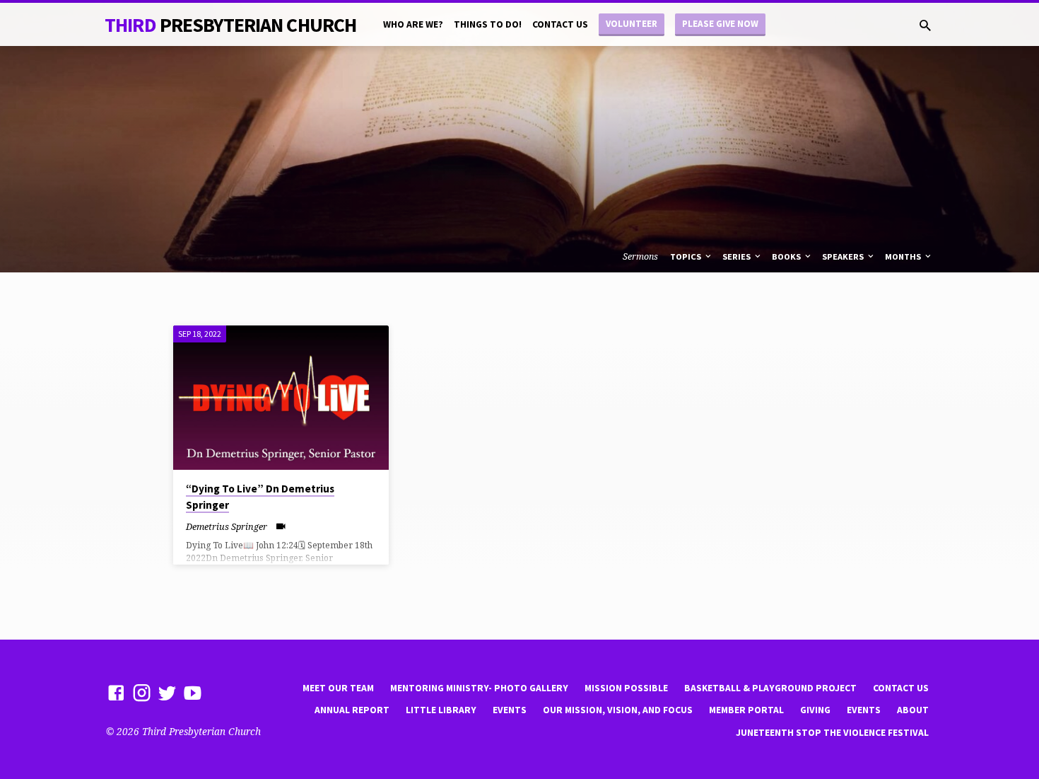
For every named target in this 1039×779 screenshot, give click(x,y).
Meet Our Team (338, 688)
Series (737, 256)
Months (904, 256)
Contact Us (560, 24)
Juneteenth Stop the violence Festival (832, 733)
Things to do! (488, 24)
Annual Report (352, 710)
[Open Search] (925, 25)
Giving (815, 710)
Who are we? (413, 24)
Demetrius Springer (226, 526)
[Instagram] (141, 692)
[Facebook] (116, 692)
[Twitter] (167, 692)
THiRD (230, 24)
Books (787, 256)
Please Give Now (720, 24)
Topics (686, 256)
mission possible (626, 688)
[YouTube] (192, 692)
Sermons (640, 256)
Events (510, 710)
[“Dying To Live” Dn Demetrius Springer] (281, 397)
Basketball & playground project (770, 688)
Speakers (844, 256)
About (913, 710)
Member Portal (746, 710)
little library (441, 710)
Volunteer (631, 24)
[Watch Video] (281, 526)
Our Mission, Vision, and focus (618, 710)
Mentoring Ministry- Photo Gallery (479, 688)
